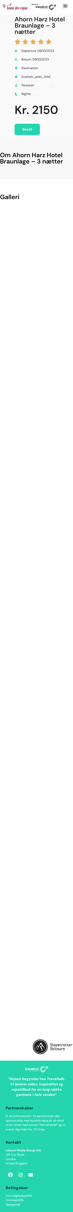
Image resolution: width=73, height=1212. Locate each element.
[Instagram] (21, 1175)
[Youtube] (31, 1175)
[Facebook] (10, 1175)
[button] (65, 6)
